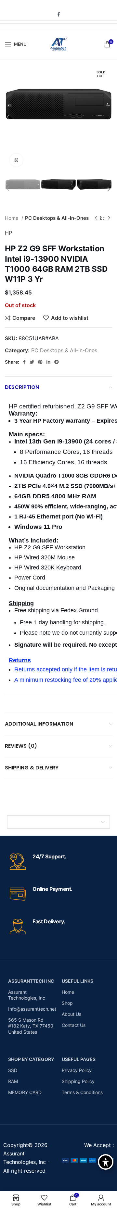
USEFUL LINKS (77, 981)
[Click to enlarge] (16, 160)
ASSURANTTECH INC (31, 981)
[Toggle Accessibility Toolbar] (105, 1162)
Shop (67, 1003)
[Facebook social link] (58, 14)
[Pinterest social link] (40, 362)
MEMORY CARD (25, 1092)
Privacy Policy (77, 1070)
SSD (12, 1070)
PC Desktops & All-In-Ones (57, 218)
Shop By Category (31, 1059)
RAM (13, 1081)
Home (12, 218)
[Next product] (109, 218)
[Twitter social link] (32, 362)
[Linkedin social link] (48, 362)
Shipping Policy (78, 1081)
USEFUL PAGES (79, 1059)
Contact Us (73, 1025)
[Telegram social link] (56, 362)
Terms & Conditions (82, 1092)
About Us (71, 1014)
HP (8, 233)
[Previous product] (96, 218)
